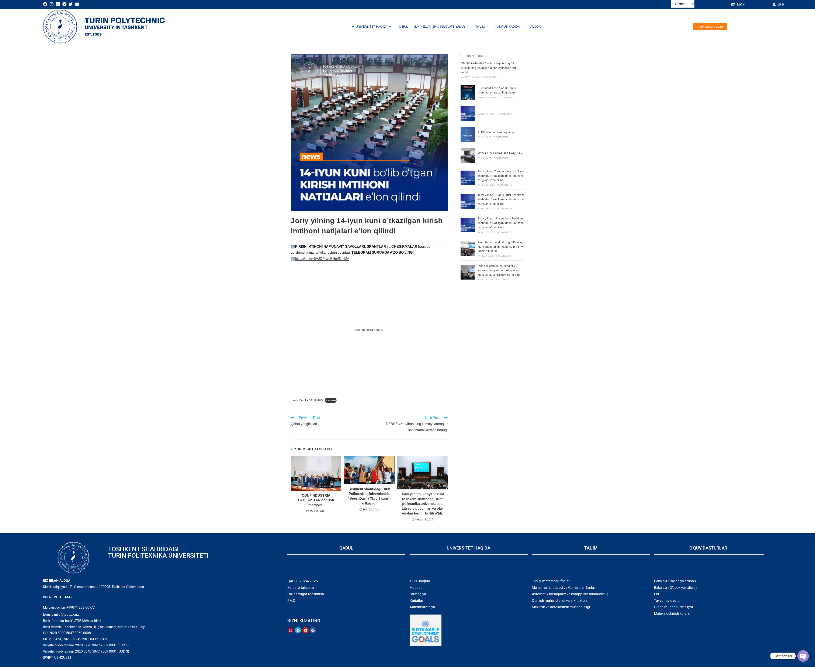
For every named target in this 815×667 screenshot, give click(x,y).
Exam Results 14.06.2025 (307, 400)
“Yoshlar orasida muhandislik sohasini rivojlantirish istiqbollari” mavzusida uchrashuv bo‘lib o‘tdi (499, 270)
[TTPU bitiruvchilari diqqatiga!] (468, 134)
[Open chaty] (803, 656)
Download (331, 400)
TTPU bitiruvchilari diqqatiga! (497, 132)
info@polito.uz (66, 614)
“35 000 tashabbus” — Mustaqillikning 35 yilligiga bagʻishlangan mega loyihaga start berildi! (488, 68)
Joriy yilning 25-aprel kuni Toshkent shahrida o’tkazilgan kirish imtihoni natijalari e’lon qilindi (501, 176)
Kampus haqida (507, 26)
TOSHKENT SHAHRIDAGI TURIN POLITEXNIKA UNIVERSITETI (158, 552)
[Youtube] (77, 4)
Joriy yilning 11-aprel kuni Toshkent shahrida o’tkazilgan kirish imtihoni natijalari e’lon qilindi (501, 223)
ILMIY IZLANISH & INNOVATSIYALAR (439, 26)
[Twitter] (71, 4)
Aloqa (535, 26)
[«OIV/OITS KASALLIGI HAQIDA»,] (468, 155)
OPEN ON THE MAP (58, 597)
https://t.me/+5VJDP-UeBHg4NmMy (322, 258)
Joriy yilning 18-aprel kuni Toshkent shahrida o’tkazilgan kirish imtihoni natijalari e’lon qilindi (501, 199)
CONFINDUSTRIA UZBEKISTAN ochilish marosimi (316, 500)
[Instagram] (51, 4)
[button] (710, 26)
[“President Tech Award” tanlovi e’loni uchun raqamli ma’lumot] (468, 92)
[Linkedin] (58, 4)
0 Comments (489, 77)
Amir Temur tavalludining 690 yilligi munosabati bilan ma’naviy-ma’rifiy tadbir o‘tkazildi (500, 247)
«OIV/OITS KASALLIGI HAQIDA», (500, 153)
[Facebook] (45, 4)
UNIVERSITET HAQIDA (371, 26)
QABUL (403, 26)
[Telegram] (64, 4)
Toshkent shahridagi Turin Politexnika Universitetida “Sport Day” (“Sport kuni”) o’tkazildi (369, 496)
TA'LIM (480, 26)
